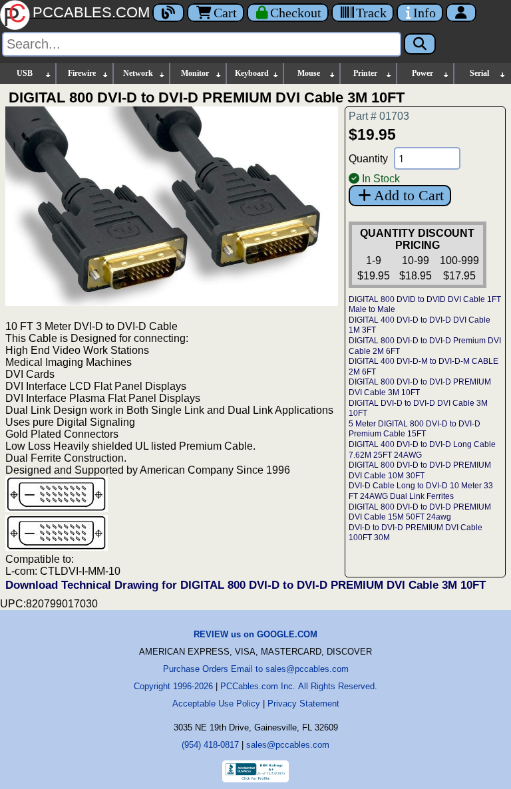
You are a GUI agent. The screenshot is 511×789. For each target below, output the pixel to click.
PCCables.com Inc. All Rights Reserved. (298, 686)
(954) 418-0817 (210, 745)
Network (138, 73)
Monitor (195, 73)
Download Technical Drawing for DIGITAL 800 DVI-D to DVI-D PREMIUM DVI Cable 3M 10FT (245, 585)
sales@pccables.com (287, 745)
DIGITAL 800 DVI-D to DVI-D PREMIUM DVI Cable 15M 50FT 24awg (420, 512)
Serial (479, 73)
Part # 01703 (379, 116)
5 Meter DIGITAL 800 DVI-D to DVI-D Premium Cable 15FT (414, 429)
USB (25, 73)
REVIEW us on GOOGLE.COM (255, 634)
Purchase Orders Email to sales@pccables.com (256, 669)
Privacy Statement (303, 704)
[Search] (420, 44)
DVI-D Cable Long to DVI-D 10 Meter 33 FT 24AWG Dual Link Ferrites (421, 491)
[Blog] (168, 12)
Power (422, 73)
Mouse (308, 73)
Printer (365, 73)
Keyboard (252, 73)
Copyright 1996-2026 (173, 686)
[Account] (461, 12)
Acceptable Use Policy (216, 704)
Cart (225, 12)
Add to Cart (409, 195)
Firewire (82, 73)
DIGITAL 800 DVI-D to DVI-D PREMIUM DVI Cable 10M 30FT (420, 470)
